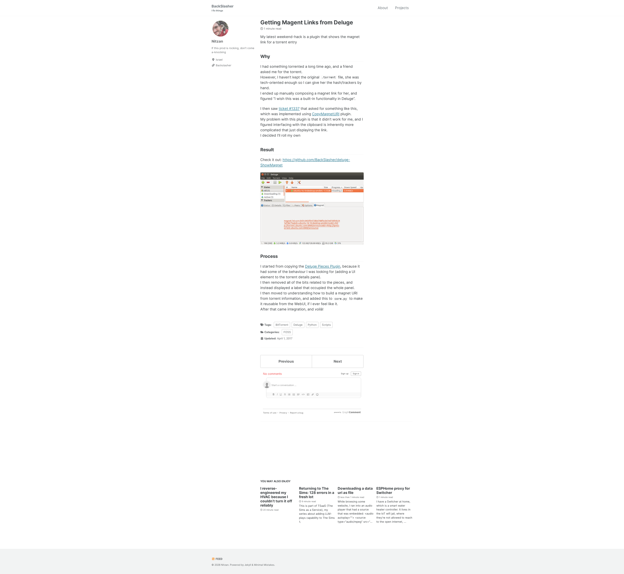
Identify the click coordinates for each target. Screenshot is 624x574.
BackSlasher (223, 8)
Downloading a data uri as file (355, 490)
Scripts (326, 324)
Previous (286, 361)
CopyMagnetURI (325, 114)
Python (312, 324)
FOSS (287, 332)
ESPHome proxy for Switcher (393, 490)
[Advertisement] (336, 451)
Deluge (298, 324)
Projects (402, 8)
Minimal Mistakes (264, 564)
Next (338, 361)
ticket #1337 (289, 108)
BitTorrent (282, 324)
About (383, 8)
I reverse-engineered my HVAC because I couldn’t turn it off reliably (276, 496)
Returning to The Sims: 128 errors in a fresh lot (316, 492)
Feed (218, 559)
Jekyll (247, 564)
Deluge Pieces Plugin (322, 266)
